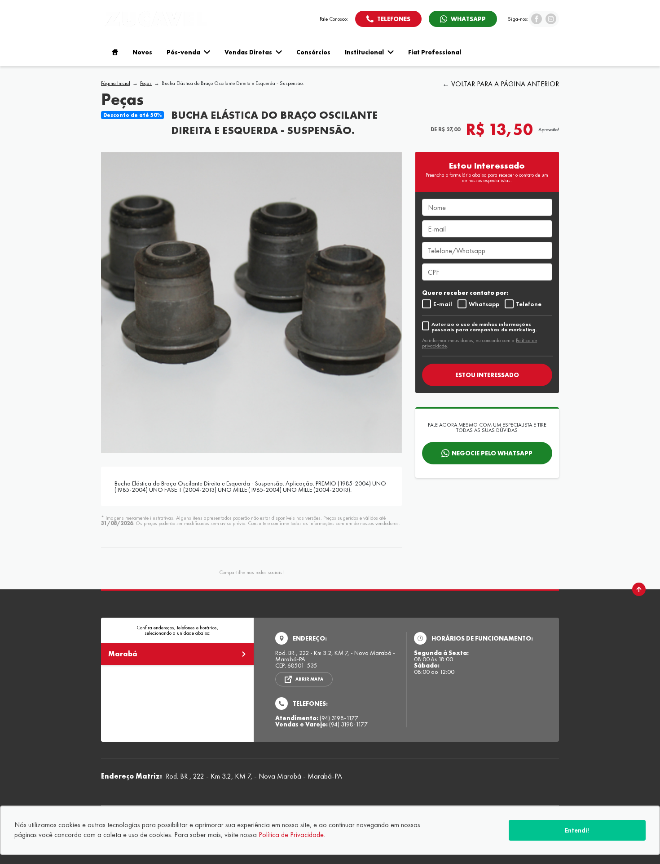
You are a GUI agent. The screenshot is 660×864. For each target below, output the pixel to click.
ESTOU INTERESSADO (487, 375)
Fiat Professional (434, 52)
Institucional (364, 52)
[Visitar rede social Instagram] (551, 22)
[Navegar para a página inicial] (113, 52)
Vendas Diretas (248, 52)
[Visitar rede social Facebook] (536, 22)
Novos (142, 52)
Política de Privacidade (291, 834)
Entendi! (577, 830)
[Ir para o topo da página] (639, 589)
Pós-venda (183, 52)
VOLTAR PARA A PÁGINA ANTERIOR (505, 84)
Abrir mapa (309, 679)
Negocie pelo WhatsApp (492, 453)
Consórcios (313, 52)
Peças (146, 83)
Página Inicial (115, 83)
